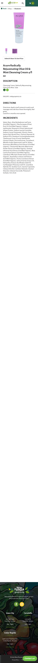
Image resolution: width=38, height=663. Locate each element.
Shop (10, 9)
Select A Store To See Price (14, 58)
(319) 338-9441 (10, 627)
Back (4, 8)
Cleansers (17, 9)
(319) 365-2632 (10, 647)
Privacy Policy (15, 660)
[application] (30, 659)
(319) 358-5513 (28, 627)
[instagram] (22, 604)
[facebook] (16, 604)
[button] (6, 51)
